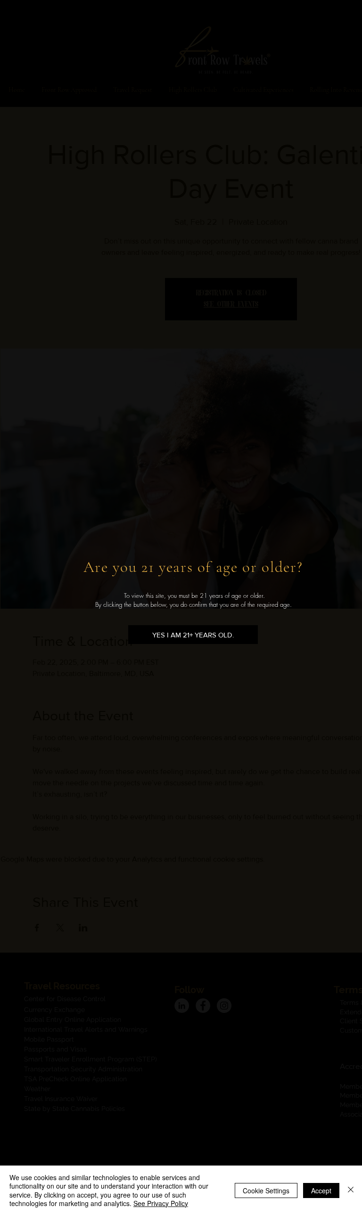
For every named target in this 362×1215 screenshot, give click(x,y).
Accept (321, 1190)
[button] (193, 634)
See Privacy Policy (160, 1203)
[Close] (350, 1190)
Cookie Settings (266, 1190)
